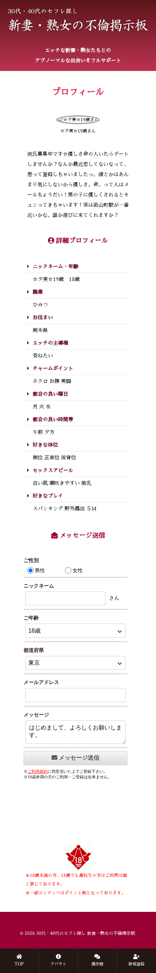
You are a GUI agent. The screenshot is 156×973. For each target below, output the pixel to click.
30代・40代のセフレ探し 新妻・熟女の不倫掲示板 (85, 933)
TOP (19, 964)
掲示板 (97, 964)
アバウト (58, 964)
